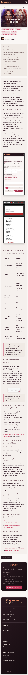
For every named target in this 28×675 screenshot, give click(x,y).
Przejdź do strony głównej (14, 587)
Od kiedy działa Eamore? (10, 61)
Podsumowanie (7, 73)
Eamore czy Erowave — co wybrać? (12, 57)
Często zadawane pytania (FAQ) (11, 59)
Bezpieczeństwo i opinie (9, 54)
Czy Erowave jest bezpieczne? (11, 66)
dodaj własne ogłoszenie (12, 550)
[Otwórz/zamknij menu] (26, 2)
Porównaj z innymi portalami (10, 71)
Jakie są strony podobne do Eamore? (13, 68)
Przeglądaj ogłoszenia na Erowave (13, 548)
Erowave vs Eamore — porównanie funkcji (13, 52)
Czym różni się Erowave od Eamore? (13, 64)
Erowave (2, 7)
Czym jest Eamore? (8, 50)
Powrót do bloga (6, 557)
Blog (5, 7)
